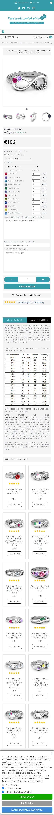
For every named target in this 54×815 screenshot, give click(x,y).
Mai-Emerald (13, 188)
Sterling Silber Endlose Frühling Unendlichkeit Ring (40, 683)
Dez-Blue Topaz (14, 213)
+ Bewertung (38, 302)
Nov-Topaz (12, 210)
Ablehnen (27, 803)
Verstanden (27, 796)
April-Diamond (14, 184)
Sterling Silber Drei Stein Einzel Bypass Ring (40, 635)
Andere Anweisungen (15, 249)
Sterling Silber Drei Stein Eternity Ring (14, 491)
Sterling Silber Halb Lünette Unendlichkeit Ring (14, 589)
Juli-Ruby (12, 195)
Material (8, 162)
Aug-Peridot (13, 199)
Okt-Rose (12, 206)
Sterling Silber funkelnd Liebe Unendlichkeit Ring (14, 731)
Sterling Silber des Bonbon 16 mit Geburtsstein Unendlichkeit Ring (14, 541)
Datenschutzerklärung (27, 809)
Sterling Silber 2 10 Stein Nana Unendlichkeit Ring (40, 492)
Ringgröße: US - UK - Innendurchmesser (15, 153)
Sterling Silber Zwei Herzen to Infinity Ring (14, 635)
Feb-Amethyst (14, 177)
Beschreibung (15, 320)
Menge (35, 170)
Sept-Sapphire (13, 202)
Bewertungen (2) (39, 320)
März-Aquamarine (16, 181)
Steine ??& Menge (13, 170)
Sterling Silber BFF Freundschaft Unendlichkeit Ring (39, 731)
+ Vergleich (36, 295)
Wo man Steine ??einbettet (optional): (24, 217)
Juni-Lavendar (14, 192)
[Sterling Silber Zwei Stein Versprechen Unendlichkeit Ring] (27, 82)
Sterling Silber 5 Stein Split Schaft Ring (40, 588)
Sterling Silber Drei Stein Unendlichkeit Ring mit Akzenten (14, 683)
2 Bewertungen (23, 302)
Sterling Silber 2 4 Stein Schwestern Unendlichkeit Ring (40, 541)
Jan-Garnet (13, 174)
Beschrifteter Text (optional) (19, 241)
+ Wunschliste (20, 295)
